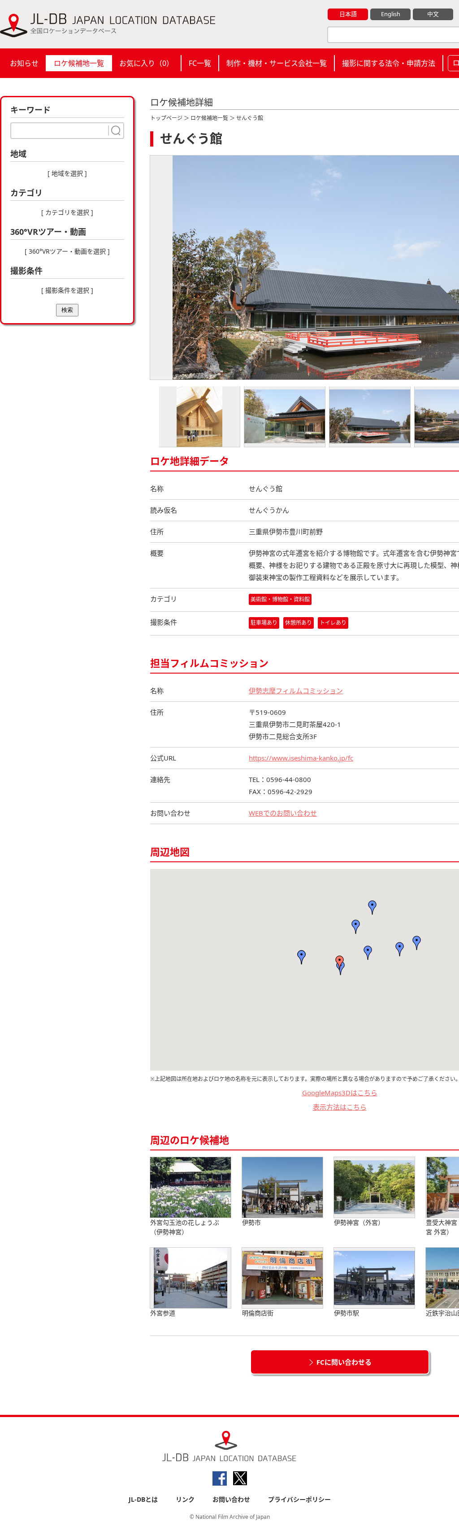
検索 (67, 310)
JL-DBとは (143, 1499)
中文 (433, 14)
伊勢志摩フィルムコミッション (296, 690)
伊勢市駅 (346, 1313)
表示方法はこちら (340, 1106)
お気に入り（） (146, 63)
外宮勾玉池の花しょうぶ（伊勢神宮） (184, 1227)
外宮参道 (162, 1313)
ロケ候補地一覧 (79, 63)
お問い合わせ (231, 1499)
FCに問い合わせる (344, 1361)
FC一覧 (200, 63)
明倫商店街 (257, 1313)
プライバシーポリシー (299, 1499)
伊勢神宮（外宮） (359, 1222)
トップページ (166, 118)
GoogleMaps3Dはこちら (339, 1092)
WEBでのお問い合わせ (283, 812)
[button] (368, 953)
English (390, 14)
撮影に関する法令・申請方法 (388, 63)
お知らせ (24, 63)
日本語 (348, 14)
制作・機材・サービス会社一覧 (276, 63)
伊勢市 (251, 1222)
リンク (185, 1499)
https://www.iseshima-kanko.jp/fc (301, 757)
